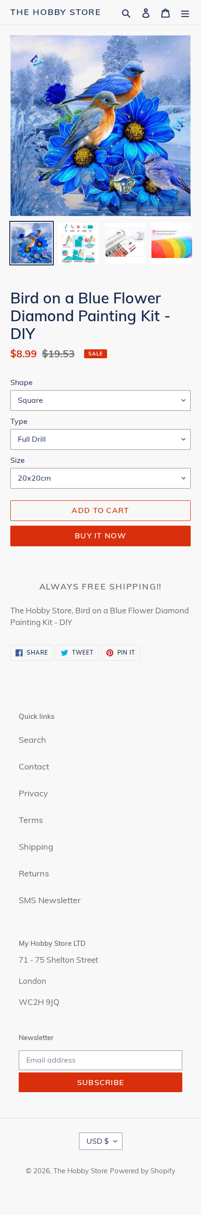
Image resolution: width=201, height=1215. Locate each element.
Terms (31, 820)
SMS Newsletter (50, 900)
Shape (21, 382)
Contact (34, 766)
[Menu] (185, 12)
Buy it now (100, 535)
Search (32, 739)
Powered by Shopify (142, 1170)
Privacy (33, 793)
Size (17, 460)
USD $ (97, 1141)
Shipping (36, 846)
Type (19, 421)
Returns (34, 873)
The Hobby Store (55, 12)
